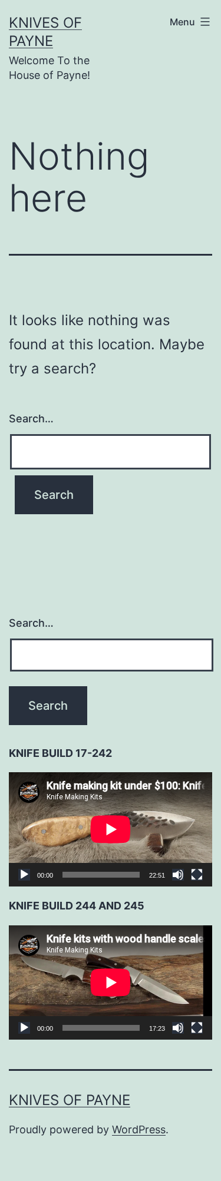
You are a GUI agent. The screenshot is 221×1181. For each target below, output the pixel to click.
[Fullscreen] (197, 875)
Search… (31, 418)
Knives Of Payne (69, 1100)
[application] (110, 829)
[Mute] (178, 875)
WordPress (139, 1129)
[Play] (24, 875)
